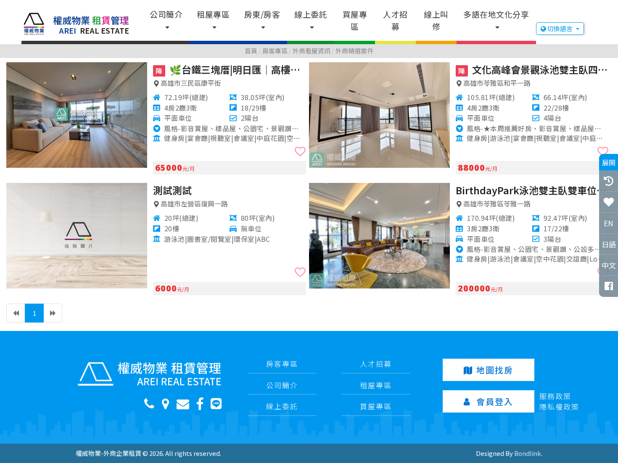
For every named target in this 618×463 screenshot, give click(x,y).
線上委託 (310, 14)
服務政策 (555, 396)
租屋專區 (213, 14)
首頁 (251, 50)
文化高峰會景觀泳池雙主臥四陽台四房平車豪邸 (533, 69)
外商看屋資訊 (311, 50)
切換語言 (560, 28)
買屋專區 (355, 20)
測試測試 (172, 190)
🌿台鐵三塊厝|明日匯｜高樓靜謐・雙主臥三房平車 (231, 69)
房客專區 (282, 363)
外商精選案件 (354, 50)
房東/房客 (262, 14)
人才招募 (395, 20)
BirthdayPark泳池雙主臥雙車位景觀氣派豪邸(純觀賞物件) (532, 190)
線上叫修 (436, 20)
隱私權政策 (559, 406)
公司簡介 (166, 14)
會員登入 (494, 401)
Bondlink (527, 453)
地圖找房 (494, 370)
